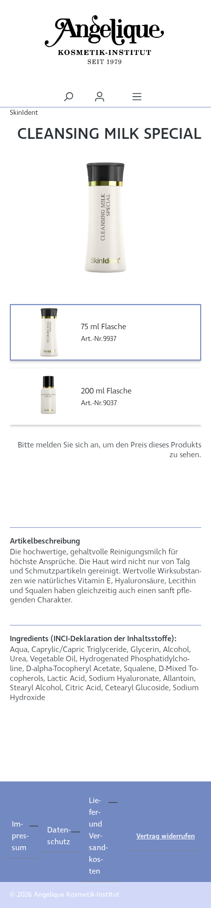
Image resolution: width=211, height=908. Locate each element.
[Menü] (137, 97)
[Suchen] (68, 97)
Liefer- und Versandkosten (98, 836)
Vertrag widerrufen (165, 836)
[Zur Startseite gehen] (105, 40)
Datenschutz (58, 836)
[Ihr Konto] (99, 97)
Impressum (20, 836)
